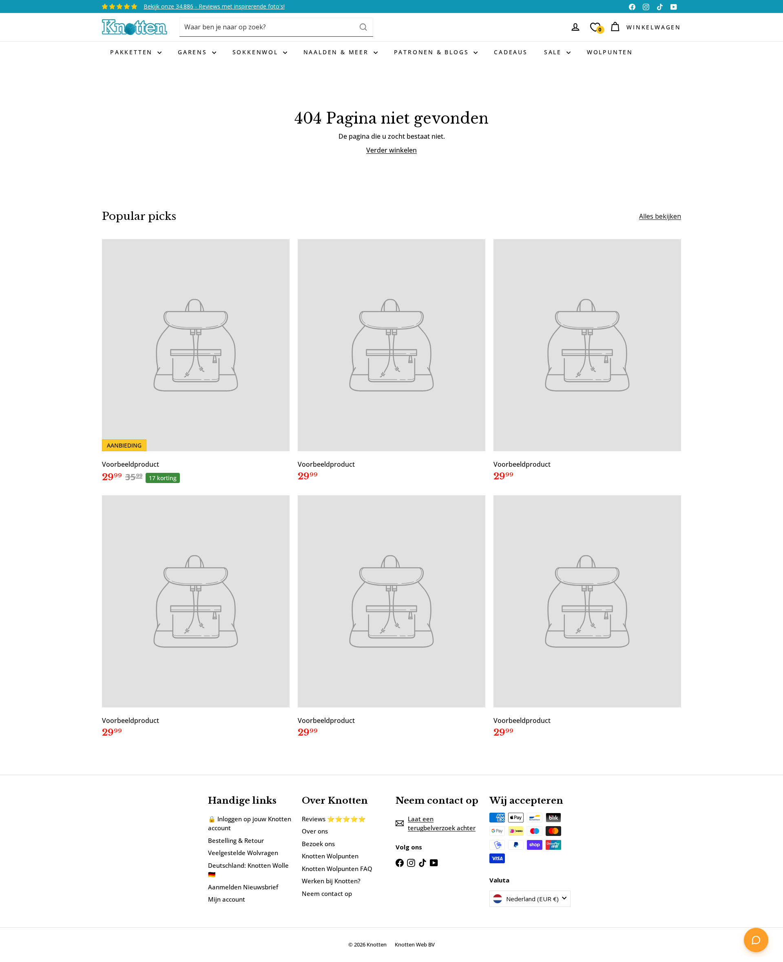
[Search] (363, 27)
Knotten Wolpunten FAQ (337, 868)
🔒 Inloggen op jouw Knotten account (249, 823)
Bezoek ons (318, 844)
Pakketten (132, 52)
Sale (554, 52)
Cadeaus (511, 52)
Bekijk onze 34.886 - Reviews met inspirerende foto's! (214, 6)
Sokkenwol (256, 52)
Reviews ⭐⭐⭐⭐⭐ (334, 819)
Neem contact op (327, 893)
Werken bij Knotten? (331, 881)
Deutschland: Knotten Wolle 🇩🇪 (248, 870)
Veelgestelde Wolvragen (243, 853)
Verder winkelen (391, 150)
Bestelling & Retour (236, 840)
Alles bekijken (660, 216)
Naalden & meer (337, 52)
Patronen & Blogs (433, 52)
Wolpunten (610, 52)
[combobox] (276, 27)
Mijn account (226, 899)
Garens (194, 52)
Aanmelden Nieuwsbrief (243, 887)
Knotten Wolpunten (330, 856)
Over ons (315, 831)
